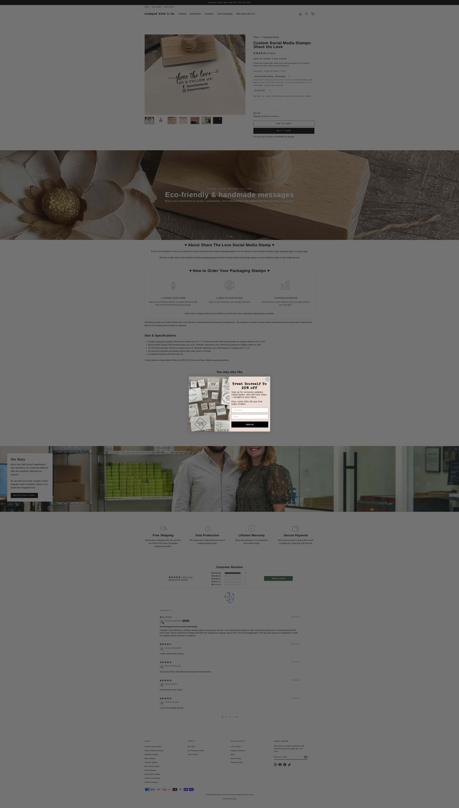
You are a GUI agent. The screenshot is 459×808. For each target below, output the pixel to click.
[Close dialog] (267, 379)
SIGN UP (250, 424)
